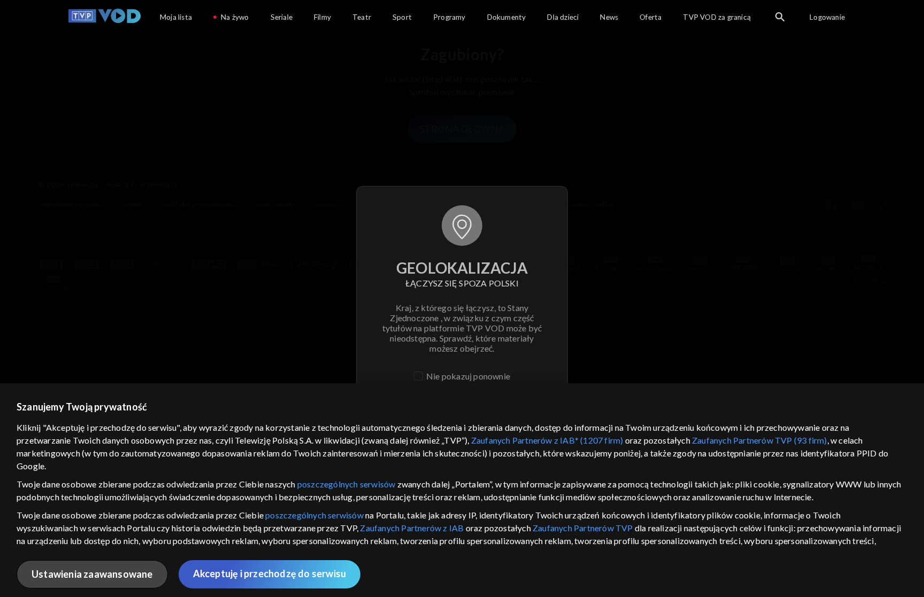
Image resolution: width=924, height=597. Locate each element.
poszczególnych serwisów (346, 484)
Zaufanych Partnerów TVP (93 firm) (759, 440)
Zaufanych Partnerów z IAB (412, 528)
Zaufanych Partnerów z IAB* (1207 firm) (547, 440)
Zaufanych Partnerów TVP (583, 528)
